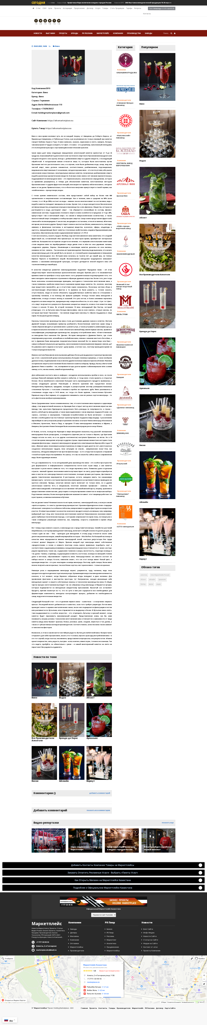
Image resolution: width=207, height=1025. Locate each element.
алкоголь (144, 575)
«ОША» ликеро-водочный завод (123, 227)
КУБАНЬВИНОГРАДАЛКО (126, 72)
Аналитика (111, 943)
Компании (118, 33)
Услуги (97, 8)
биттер (143, 584)
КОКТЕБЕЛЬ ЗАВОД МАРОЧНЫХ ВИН (124, 164)
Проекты (57, 8)
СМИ (44, 8)
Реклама (110, 936)
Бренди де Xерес (68, 738)
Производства (134, 33)
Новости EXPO (126, 3)
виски (151, 584)
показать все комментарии (98, 810)
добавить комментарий (99, 793)
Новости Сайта (150, 936)
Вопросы (137, 8)
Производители (123, 100)
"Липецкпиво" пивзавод (122, 495)
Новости (38, 33)
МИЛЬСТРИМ (122, 314)
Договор (90, 8)
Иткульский (121, 463)
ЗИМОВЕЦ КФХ (122, 433)
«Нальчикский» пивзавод (123, 136)
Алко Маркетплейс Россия (160, 575)
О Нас (38, 8)
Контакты (147, 13)
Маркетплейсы (76, 947)
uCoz (155, 947)
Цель (50, 8)
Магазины (74, 936)
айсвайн (152, 579)
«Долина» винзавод (125, 407)
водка (159, 584)
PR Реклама (87, 33)
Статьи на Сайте (150, 940)
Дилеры (73, 933)
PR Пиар (110, 933)
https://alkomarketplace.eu (60, 120)
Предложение (79, 8)
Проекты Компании (151, 950)
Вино (57, 46)
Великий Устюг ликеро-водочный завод (124, 286)
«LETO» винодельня (125, 526)
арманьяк (162, 579)
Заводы (148, 33)
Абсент (90, 697)
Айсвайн (64, 780)
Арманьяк (92, 738)
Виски (35, 780)
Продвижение (113, 947)
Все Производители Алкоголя (43, 739)
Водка (62, 697)
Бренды (74, 33)
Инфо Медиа (148, 933)
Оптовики (74, 943)
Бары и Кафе (68, 3)
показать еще (168, 822)
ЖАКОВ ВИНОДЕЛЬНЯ (125, 254)
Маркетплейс (103, 33)
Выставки (50, 33)
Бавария (120, 377)
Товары (105, 8)
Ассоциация (67, 8)
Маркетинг (111, 940)
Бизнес (109, 929)
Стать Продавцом (117, 8)
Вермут (90, 780)
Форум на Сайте (150, 943)
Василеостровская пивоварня (124, 346)
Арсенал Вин (121, 196)
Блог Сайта (148, 929)
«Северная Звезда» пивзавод (125, 104)
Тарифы (129, 8)
